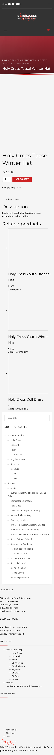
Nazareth (15, 444)
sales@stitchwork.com (16, 611)
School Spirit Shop (16, 435)
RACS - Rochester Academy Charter (27, 524)
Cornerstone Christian (21, 500)
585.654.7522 (14, 4)
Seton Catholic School (21, 539)
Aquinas (14, 488)
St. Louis (14, 468)
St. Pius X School (18, 567)
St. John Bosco (17, 459)
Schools (11, 483)
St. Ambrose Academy (21, 544)
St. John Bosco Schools (21, 548)
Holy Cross (16, 187)
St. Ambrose (16, 454)
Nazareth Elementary (20, 515)
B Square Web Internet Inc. (26, 750)
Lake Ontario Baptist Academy (25, 510)
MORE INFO (23, 352)
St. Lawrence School (20, 558)
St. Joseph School (18, 553)
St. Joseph (15, 464)
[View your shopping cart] (50, 31)
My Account (11, 729)
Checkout (10, 733)
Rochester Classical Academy (24, 529)
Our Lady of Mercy (19, 520)
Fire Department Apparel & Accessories (24, 686)
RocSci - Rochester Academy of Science (29, 534)
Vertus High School (19, 577)
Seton (13, 449)
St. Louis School (18, 563)
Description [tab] (13, 199)
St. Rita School (17, 572)
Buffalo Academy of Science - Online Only (27, 494)
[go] (46, 418)
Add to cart (22, 179)
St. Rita (13, 478)
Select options (14, 289)
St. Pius (14, 473)
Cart (8, 736)
